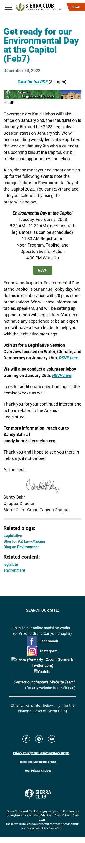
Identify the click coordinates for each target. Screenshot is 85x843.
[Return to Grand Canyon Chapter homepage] (38, 7)
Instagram (47, 650)
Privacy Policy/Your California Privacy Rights (41, 753)
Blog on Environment (21, 546)
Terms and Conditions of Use (38, 762)
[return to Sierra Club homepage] (37, 794)
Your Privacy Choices (38, 770)
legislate (11, 564)
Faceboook (47, 640)
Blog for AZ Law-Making (24, 541)
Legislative (13, 535)
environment (14, 570)
